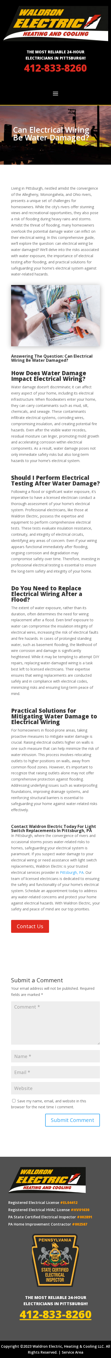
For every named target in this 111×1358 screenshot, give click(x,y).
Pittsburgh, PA (72, 872)
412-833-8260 (55, 67)
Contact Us (30, 926)
